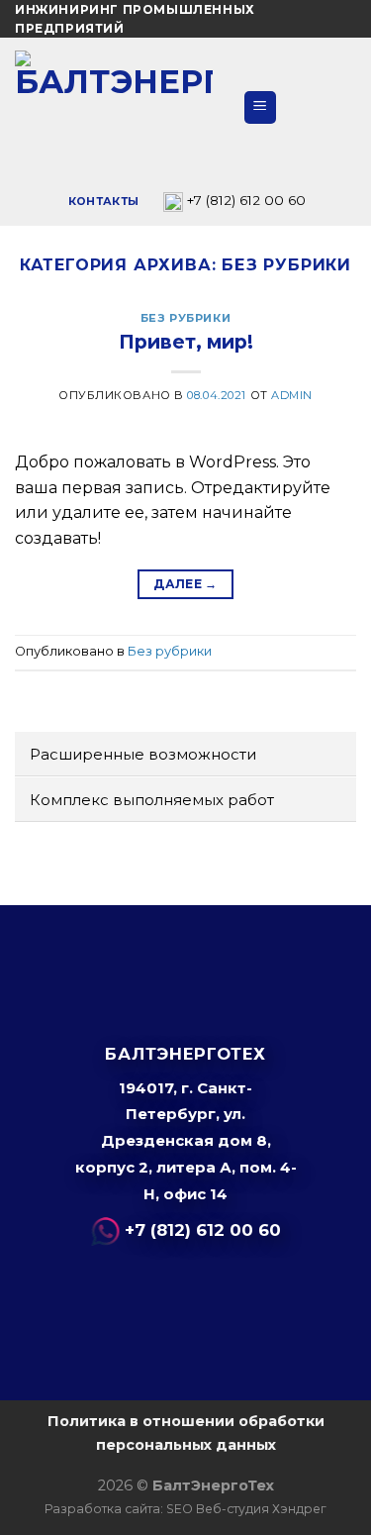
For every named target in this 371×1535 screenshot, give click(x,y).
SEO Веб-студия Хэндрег (246, 1508)
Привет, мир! (186, 342)
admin (292, 395)
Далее (185, 583)
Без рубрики (185, 318)
